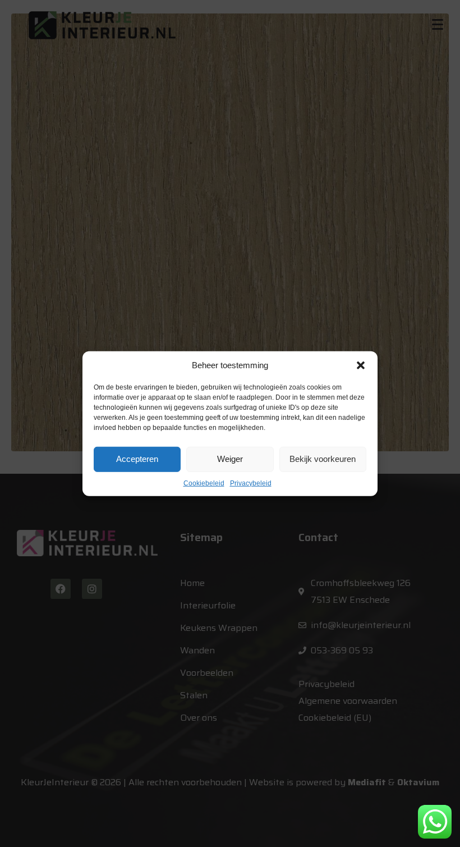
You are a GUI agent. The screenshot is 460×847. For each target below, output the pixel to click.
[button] (360, 364)
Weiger (230, 459)
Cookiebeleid (203, 483)
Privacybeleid (251, 483)
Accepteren (137, 459)
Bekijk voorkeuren (322, 459)
